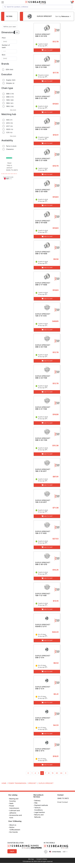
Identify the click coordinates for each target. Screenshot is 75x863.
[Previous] (28, 773)
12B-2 (10, 100)
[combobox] (9, 41)
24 (61, 773)
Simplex (10, 83)
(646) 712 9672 (63, 798)
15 (52, 773)
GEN (9, 69)
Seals (11, 803)
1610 (9, 120)
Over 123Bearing (14, 821)
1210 (9, 132)
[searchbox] (9, 41)
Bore (3, 55)
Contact (60, 795)
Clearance (10, 149)
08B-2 (10, 94)
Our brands (13, 832)
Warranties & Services (38, 796)
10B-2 (9, 103)
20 (57, 773)
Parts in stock (11, 146)
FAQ (35, 803)
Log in (12, 851)
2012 (9, 123)
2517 (9, 126)
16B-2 (10, 106)
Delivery (37, 800)
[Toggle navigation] (2, 2)
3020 (9, 129)
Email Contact (62, 802)
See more (13, 110)
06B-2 (10, 97)
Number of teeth (6, 46)
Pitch (4, 38)
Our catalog (12, 795)
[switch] (16, 32)
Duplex (10, 80)
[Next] (65, 773)
